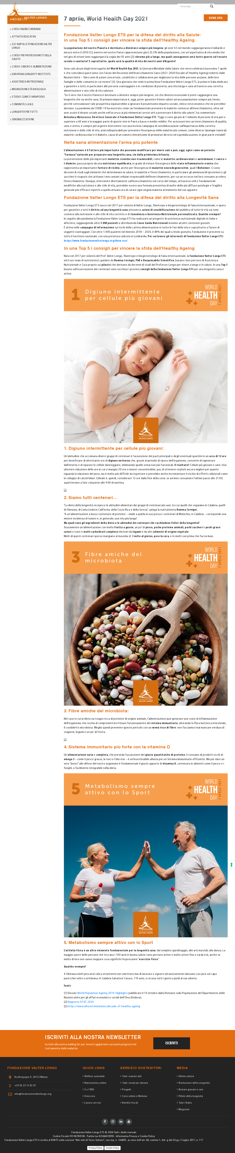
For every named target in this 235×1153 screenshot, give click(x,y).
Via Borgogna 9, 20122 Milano (31, 1077)
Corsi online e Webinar (134, 1096)
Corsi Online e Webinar (26, 29)
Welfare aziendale (94, 1076)
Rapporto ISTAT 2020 (81, 1002)
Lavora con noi (92, 1103)
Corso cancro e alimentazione (32, 66)
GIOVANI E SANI (172, 17)
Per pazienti (112, 6)
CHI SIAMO (83, 17)
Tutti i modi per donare (135, 1083)
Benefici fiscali (130, 1103)
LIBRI (197, 17)
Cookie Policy (112, 1148)
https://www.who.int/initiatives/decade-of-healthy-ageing (104, 1006)
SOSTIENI (142, 17)
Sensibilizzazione (23, 119)
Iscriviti (171, 1043)
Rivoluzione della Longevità (194, 1083)
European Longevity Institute (31, 74)
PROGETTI (127, 17)
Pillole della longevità (191, 1096)
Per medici (129, 6)
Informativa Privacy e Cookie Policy (135, 1136)
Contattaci (168, 6)
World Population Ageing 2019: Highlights (102, 993)
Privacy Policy (95, 1148)
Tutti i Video (185, 1103)
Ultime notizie (186, 1076)
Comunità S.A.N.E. (23, 104)
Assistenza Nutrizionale (28, 82)
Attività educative (24, 36)
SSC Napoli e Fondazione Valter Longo (32, 46)
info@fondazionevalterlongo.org (33, 1094)
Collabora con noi (148, 6)
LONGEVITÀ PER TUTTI (24, 112)
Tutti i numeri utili (132, 1076)
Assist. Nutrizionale (105, 17)
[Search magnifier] (211, 6)
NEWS (187, 17)
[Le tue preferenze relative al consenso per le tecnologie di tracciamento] (231, 864)
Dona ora (216, 18)
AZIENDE (155, 17)
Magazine (184, 1109)
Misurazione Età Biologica (29, 89)
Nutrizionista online (95, 1083)
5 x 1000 (89, 1089)
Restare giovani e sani (191, 1089)
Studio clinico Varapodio (28, 97)
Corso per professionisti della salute (31, 57)
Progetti (126, 1089)
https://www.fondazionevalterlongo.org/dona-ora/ (96, 240)
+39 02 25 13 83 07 (25, 1085)
